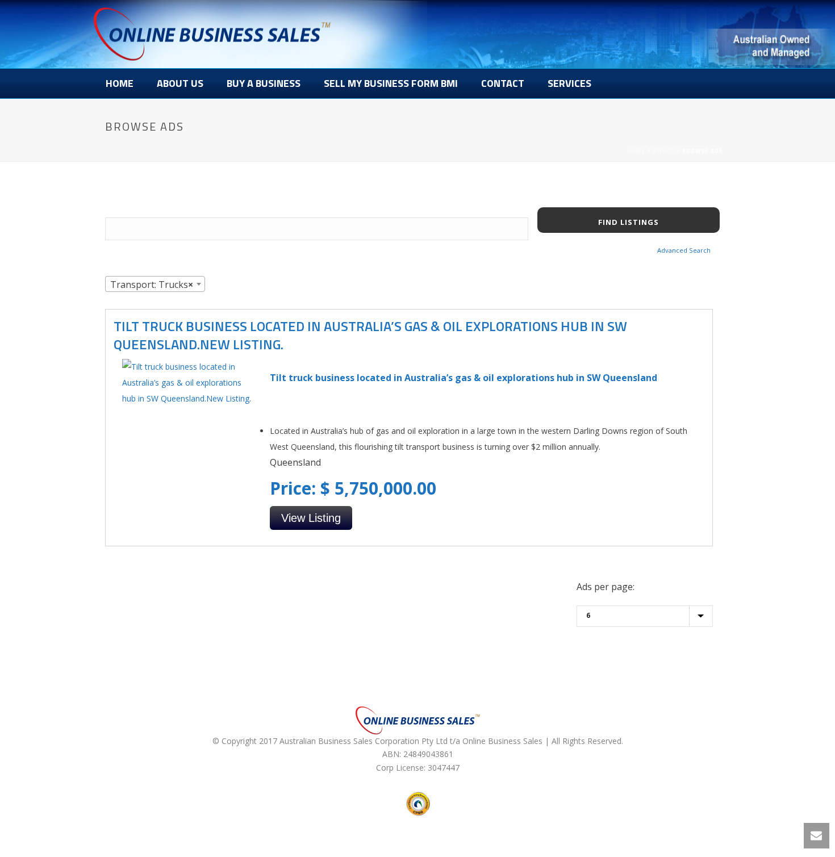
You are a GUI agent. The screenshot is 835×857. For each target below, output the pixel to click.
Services (569, 83)
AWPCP (664, 151)
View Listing (311, 518)
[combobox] (155, 284)
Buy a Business (263, 83)
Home (119, 83)
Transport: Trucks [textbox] (151, 284)
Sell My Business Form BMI (391, 83)
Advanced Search (684, 250)
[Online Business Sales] (212, 34)
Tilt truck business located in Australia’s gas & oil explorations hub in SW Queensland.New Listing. (370, 335)
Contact (502, 83)
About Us (180, 83)
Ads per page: (605, 586)
